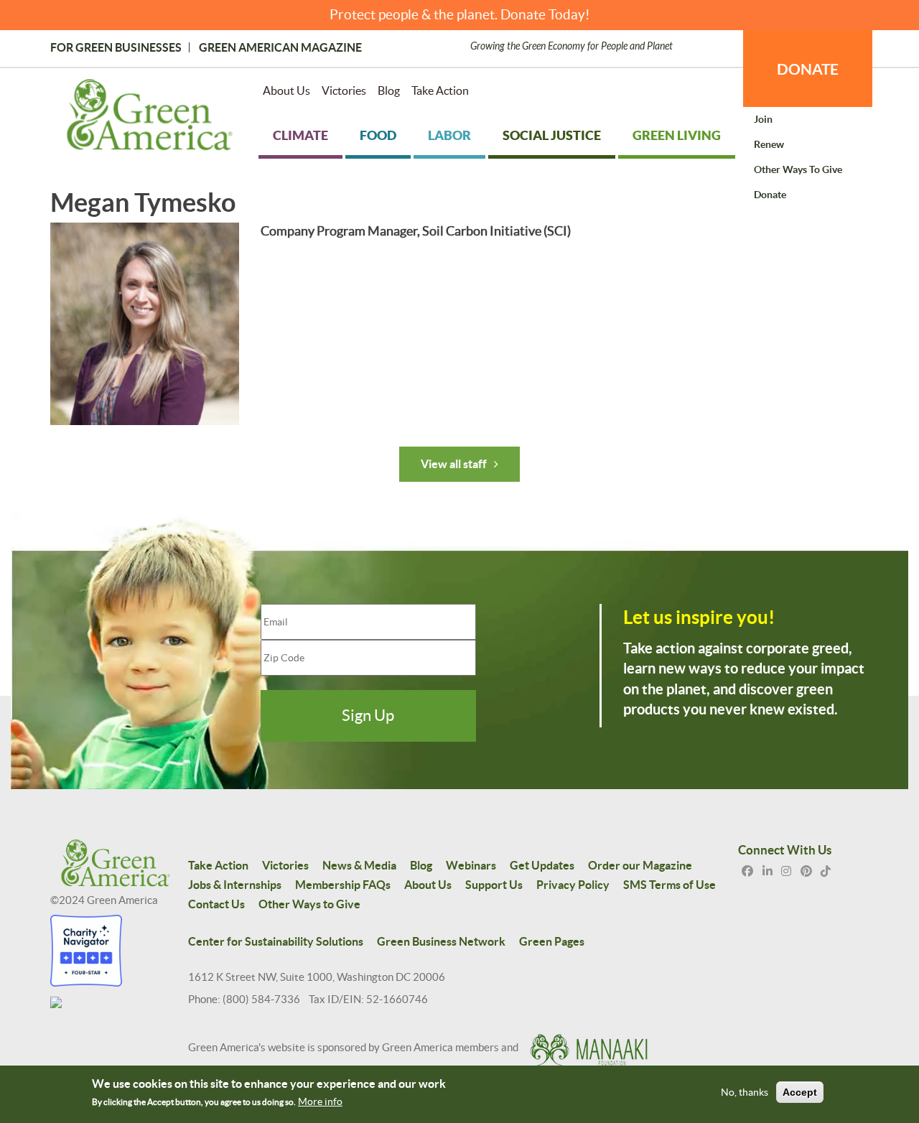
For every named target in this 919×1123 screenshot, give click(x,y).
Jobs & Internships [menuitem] (234, 884)
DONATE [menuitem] (808, 69)
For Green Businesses (116, 47)
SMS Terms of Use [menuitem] (669, 884)
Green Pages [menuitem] (551, 941)
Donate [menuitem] (770, 194)
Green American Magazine (280, 47)
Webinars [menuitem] (471, 865)
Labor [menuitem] (449, 135)
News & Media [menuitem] (359, 865)
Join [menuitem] (763, 119)
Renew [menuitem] (769, 144)
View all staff (454, 463)
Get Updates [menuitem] (542, 865)
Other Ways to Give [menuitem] (798, 169)
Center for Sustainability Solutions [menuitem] (275, 941)
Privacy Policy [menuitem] (573, 884)
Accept (800, 1093)
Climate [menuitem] (300, 135)
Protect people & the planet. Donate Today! (460, 14)
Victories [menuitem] (344, 90)
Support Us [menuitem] (494, 884)
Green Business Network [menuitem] (441, 941)
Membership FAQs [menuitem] (343, 884)
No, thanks (744, 1093)
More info (320, 1102)
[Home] (149, 118)
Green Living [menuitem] (677, 135)
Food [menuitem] (378, 135)
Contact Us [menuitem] (216, 904)
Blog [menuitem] (389, 90)
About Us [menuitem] (286, 90)
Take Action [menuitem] (440, 90)
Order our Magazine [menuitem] (640, 865)
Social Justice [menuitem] (552, 135)
